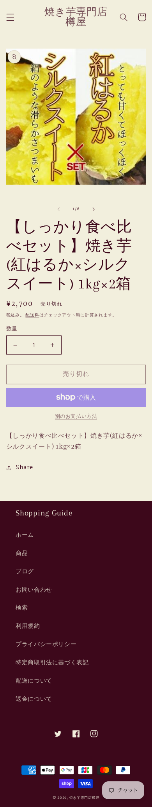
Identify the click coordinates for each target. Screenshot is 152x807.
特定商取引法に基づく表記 (52, 662)
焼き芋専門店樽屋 (84, 798)
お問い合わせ (34, 590)
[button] (10, 17)
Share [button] (24, 467)
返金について (34, 699)
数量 (12, 329)
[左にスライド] (58, 209)
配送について (34, 681)
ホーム (25, 535)
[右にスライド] (93, 209)
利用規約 (28, 626)
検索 (22, 608)
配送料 (32, 315)
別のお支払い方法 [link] (76, 417)
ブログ (25, 571)
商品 (22, 553)
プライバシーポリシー (46, 644)
